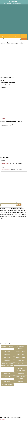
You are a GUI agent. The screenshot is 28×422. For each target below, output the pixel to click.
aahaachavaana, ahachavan (7, 346)
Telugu (10, 36)
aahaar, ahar (21, 360)
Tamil (3, 36)
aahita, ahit (7, 376)
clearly (3, 118)
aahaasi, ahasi (7, 373)
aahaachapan (4, 163)
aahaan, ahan (7, 351)
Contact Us (2, 419)
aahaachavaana (5, 170)
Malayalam (17, 36)
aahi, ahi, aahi (7, 381)
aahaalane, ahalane (20, 363)
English (17, 34)
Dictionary (3, 34)
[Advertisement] (14, 19)
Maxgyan (13, 1)
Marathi (24, 34)
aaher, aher (20, 381)
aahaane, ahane (20, 354)
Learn (24, 36)
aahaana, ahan (7, 354)
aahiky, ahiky (21, 373)
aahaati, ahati (7, 357)
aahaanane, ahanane (20, 351)
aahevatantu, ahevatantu (7, 384)
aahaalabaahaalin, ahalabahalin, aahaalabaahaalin (21, 368)
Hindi (10, 34)
